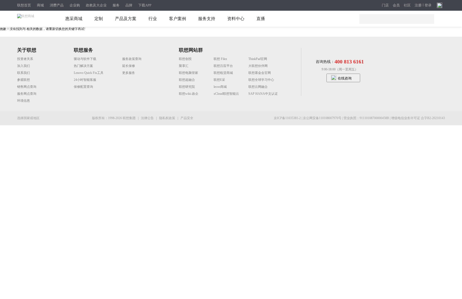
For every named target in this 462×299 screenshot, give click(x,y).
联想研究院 (187, 87)
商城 (40, 5)
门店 (385, 5)
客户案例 (177, 18)
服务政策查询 (131, 59)
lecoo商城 (220, 87)
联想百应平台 (223, 66)
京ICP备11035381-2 (288, 118)
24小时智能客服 (85, 80)
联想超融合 (187, 80)
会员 (396, 5)
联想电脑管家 (188, 73)
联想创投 (185, 59)
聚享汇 (183, 66)
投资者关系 (25, 59)
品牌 (128, 5)
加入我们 (23, 66)
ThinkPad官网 (257, 59)
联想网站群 (191, 50)
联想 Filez (220, 59)
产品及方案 (125, 18)
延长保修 (128, 66)
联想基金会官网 (259, 73)
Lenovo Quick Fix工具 (88, 73)
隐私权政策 (167, 118)
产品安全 (186, 118)
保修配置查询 (83, 87)
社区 (407, 5)
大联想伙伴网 (258, 66)
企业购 (75, 5)
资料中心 (235, 18)
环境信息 (23, 101)
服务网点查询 (26, 94)
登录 (428, 5)
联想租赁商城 (223, 73)
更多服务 (128, 73)
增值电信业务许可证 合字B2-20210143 (418, 118)
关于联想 (26, 50)
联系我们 (23, 73)
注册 (418, 5)
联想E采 (219, 80)
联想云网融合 (258, 87)
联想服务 (83, 50)
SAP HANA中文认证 (263, 94)
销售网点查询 (26, 87)
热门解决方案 (83, 66)
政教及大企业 (96, 5)
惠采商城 (73, 18)
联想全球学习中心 (261, 80)
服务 (116, 5)
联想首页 (24, 5)
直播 (260, 18)
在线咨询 (345, 78)
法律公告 (148, 118)
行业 (152, 18)
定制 (98, 18)
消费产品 (57, 5)
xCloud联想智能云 (226, 94)
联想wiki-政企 (188, 94)
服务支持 (206, 18)
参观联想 (23, 80)
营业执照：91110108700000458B (367, 118)
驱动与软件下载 (85, 59)
